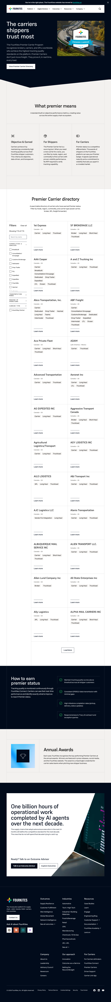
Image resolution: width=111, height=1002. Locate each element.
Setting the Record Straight (68, 968)
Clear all (23, 226)
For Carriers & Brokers (92, 959)
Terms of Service (53, 990)
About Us (43, 959)
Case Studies (89, 904)
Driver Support (89, 971)
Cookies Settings (65, 990)
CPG (64, 927)
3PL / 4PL (65, 943)
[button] (31, 9)
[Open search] (100, 9)
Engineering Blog (90, 916)
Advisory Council (46, 967)
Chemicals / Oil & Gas (70, 935)
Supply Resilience (47, 904)
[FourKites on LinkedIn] (98, 990)
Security (75, 990)
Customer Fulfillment (48, 908)
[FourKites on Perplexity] (23, 930)
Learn (86, 908)
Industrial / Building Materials (69, 913)
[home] (15, 9)
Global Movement (47, 916)
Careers (43, 976)
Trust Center (84, 990)
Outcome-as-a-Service (71, 963)
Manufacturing (68, 931)
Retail (64, 922)
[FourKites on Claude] (16, 930)
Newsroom (44, 971)
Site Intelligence (46, 912)
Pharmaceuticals (68, 939)
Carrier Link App (90, 976)
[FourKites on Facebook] (94, 990)
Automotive (66, 904)
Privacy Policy (42, 990)
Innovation (66, 959)
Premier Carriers (90, 967)
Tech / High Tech (68, 908)
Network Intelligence (48, 920)
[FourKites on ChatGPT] (9, 930)
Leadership (44, 963)
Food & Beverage (69, 918)
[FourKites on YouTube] (103, 990)
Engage (87, 912)
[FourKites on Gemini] (30, 930)
